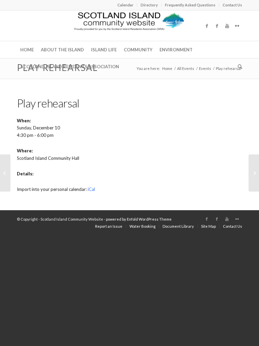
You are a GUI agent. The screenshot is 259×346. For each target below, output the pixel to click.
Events (205, 68)
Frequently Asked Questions (190, 5)
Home (167, 68)
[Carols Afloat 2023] (5, 173)
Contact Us (232, 5)
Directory (149, 5)
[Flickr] (237, 26)
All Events (185, 68)
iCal (91, 189)
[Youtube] (227, 26)
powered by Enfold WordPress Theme (139, 219)
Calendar (125, 5)
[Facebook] (207, 26)
